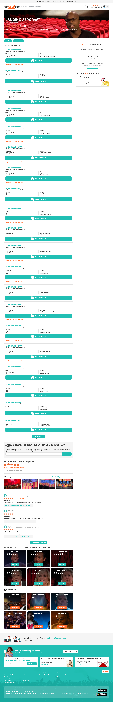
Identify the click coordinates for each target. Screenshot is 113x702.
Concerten (6, 673)
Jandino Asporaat (14, 22)
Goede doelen (25, 681)
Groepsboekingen (44, 673)
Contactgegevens (26, 679)
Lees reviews (44, 664)
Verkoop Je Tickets (44, 675)
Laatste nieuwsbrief (9, 682)
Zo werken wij (80, 665)
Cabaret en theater (9, 675)
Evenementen (7, 679)
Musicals (6, 677)
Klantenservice (61, 673)
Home (7, 22)
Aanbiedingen (7, 681)
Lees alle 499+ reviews (35, 26)
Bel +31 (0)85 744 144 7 (56, 638)
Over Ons (24, 675)
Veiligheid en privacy (62, 675)
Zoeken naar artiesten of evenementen (32, 6)
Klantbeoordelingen (27, 673)
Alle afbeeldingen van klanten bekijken (62, 477)
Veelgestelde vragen (27, 677)
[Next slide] (69, 484)
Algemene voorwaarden (63, 677)
